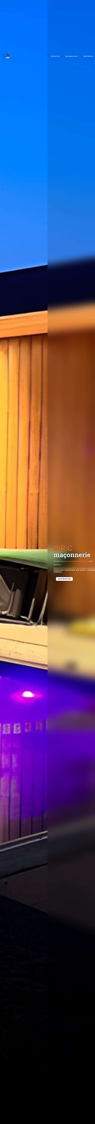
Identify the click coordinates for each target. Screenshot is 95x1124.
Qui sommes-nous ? (71, 56)
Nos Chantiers (88, 56)
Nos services (55, 56)
